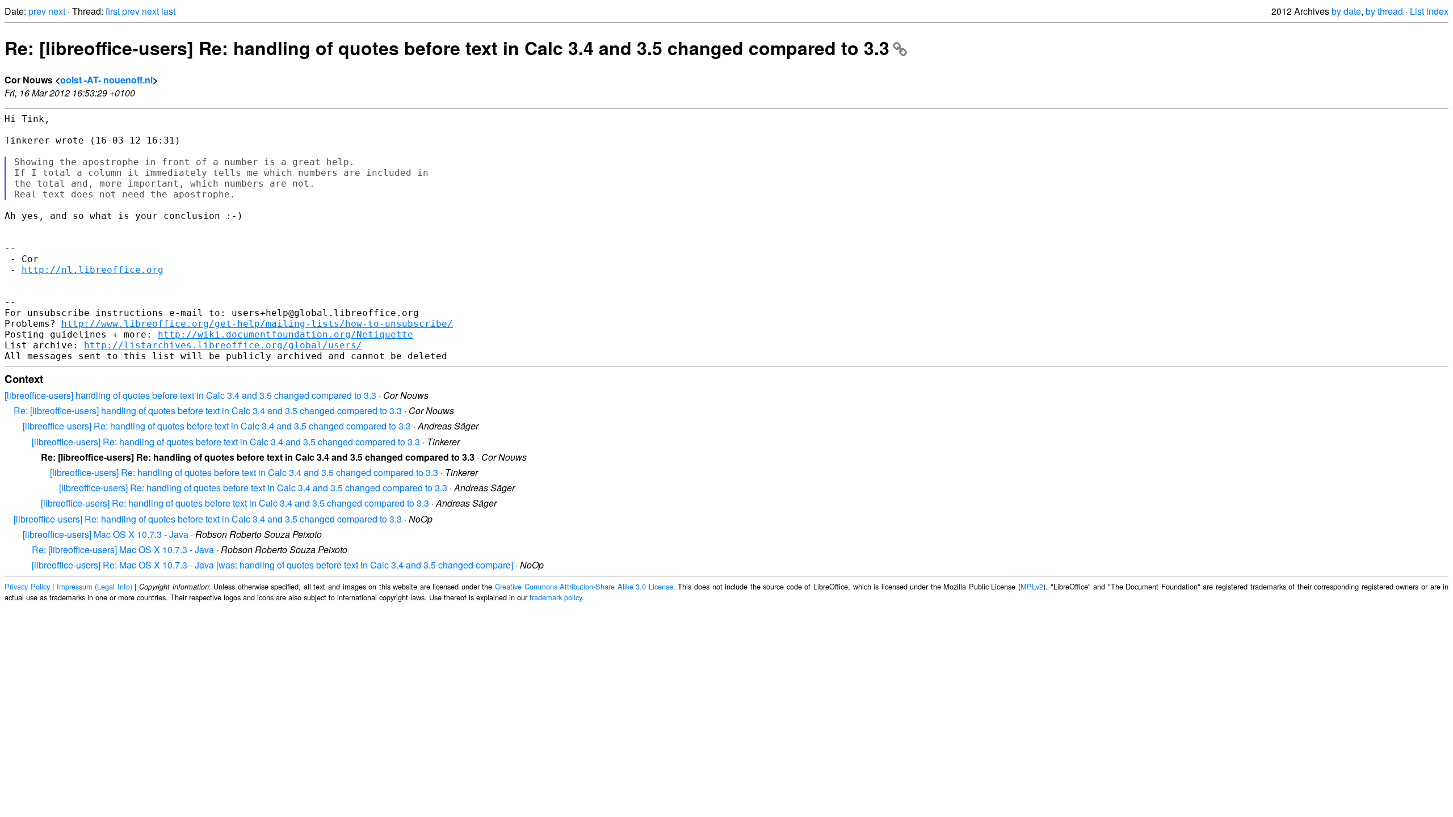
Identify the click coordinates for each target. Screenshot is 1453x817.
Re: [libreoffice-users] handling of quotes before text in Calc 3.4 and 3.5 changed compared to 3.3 (208, 410)
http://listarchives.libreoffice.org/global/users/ (223, 345)
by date (1346, 11)
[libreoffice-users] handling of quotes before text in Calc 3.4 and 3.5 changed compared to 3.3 (190, 395)
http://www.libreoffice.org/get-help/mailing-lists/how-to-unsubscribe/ (257, 323)
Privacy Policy (27, 586)
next (56, 11)
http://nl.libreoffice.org (92, 269)
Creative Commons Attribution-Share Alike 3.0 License (584, 586)
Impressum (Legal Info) (94, 586)
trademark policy (556, 597)
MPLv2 (1032, 586)
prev (37, 11)
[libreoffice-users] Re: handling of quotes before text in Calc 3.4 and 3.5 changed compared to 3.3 (217, 425)
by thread (1384, 11)
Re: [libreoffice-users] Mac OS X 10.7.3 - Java (123, 549)
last (168, 11)
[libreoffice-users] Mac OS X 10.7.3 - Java (105, 534)
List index (1429, 11)
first (113, 11)
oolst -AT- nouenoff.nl (106, 79)
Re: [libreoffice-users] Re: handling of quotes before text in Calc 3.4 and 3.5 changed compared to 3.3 (447, 48)
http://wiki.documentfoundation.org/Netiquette (285, 334)
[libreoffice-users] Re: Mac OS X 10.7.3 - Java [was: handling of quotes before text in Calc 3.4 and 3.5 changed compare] (272, 564)
